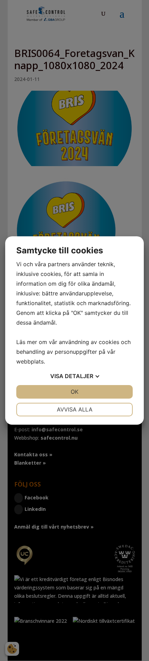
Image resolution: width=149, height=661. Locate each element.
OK (74, 391)
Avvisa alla (75, 409)
